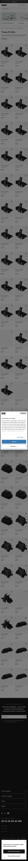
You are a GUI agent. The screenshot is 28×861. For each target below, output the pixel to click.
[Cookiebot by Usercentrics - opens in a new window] (20, 413)
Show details (20, 437)
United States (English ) (14, 851)
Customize (13, 446)
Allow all (14, 441)
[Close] (25, 841)
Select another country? (14, 856)
